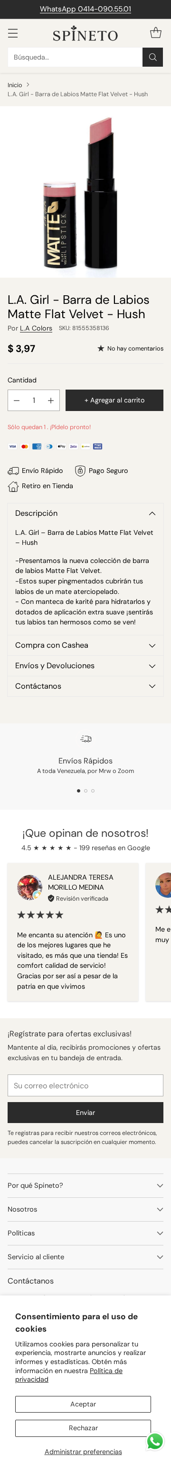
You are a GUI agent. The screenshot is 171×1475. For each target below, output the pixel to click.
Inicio (15, 85)
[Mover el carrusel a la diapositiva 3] (93, 791)
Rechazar (83, 1428)
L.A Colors (36, 328)
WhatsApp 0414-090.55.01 (85, 9)
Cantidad (22, 380)
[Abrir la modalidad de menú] (12, 33)
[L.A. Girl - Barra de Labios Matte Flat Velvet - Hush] (85, 192)
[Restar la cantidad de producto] (16, 400)
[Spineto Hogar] (85, 33)
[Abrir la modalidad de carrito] (155, 33)
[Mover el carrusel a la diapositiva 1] (78, 791)
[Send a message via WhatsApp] (155, 1441)
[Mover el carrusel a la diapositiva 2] (85, 791)
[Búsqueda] (152, 57)
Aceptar (83, 1404)
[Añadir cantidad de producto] (50, 400)
